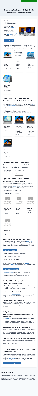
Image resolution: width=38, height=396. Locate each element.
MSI (14, 246)
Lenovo (7, 34)
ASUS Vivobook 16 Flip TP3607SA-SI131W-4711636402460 (7, 88)
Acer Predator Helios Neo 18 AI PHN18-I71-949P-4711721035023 (7, 209)
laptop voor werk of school (11, 28)
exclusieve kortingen (16, 294)
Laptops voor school (8, 272)
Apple (15, 34)
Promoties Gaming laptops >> (10, 250)
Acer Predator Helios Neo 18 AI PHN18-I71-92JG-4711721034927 (18, 209)
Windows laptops (13, 264)
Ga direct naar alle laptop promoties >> (12, 363)
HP (16, 33)
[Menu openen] (36, 4)
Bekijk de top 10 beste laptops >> (29, 1)
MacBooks (27, 263)
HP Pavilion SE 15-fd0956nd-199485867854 (7, 127)
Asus (11, 34)
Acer (20, 186)
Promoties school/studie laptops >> (11, 269)
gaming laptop (13, 27)
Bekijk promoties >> (9, 40)
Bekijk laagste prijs (30, 69)
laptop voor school (12, 105)
